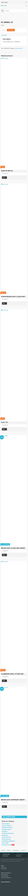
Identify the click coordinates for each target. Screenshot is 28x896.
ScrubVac (3, 850)
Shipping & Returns (6, 872)
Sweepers (4, 831)
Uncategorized (18, 48)
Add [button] (4, 177)
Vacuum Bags (6, 823)
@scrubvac (5, 855)
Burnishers (5, 835)
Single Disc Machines (8, 833)
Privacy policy (4, 874)
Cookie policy (4, 876)
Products (9, 850)
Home (2, 865)
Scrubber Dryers (6, 829)
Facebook (18, 855)
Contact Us (4, 868)
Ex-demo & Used (6, 844)
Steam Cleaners (6, 839)
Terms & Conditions (6, 877)
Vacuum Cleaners (7, 825)
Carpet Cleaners (6, 837)
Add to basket (11, 29)
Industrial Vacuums (7, 827)
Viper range (5, 843)
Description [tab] (4, 35)
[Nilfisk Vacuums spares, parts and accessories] (4, 5)
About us (3, 867)
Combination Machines (8, 841)
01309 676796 (6, 854)
